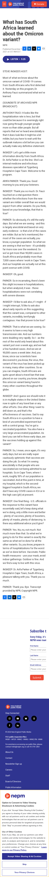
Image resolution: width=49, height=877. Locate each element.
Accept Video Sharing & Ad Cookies (25, 856)
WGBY (7, 739)
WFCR (13, 739)
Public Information (13, 787)
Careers (8, 770)
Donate (40, 4)
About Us (9, 752)
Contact (8, 758)
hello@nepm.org (18, 747)
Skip (24, 864)
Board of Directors (13, 782)
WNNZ (19, 739)
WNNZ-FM (33, 739)
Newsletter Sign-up (13, 764)
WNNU (25, 739)
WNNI (40, 739)
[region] (24, 833)
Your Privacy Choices (24, 872)
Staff (7, 776)
